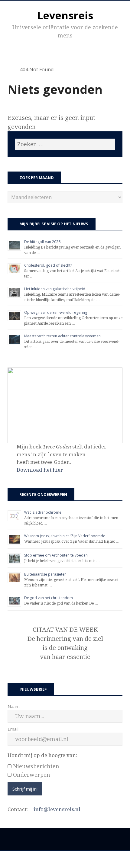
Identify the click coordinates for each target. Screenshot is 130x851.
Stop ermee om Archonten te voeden (56, 555)
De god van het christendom (48, 597)
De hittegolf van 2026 (42, 241)
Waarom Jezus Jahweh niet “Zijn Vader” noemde (64, 535)
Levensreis (65, 15)
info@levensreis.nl (57, 809)
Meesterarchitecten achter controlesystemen (62, 336)
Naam (14, 706)
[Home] (10, 69)
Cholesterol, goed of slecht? (48, 265)
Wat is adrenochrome (42, 512)
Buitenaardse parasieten (45, 574)
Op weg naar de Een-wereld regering (55, 312)
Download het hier (40, 470)
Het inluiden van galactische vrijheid (54, 288)
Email (13, 729)
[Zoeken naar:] (65, 144)
